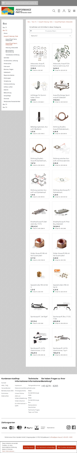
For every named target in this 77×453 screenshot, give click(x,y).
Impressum (18, 385)
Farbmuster (31, 388)
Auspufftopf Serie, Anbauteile (11, 39)
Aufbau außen (8, 87)
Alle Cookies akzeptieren (66, 447)
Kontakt (3, 383)
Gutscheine (4, 393)
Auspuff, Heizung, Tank (11, 36)
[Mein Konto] (64, 11)
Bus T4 (5, 107)
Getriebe (6, 58)
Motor (6, 33)
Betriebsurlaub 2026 (7, 391)
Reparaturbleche (9, 75)
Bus (5, 23)
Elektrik (6, 90)
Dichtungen (7, 78)
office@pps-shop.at (56, 437)
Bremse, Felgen (8, 69)
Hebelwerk (7, 72)
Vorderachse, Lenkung (11, 60)
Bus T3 (5, 104)
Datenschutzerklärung (21, 388)
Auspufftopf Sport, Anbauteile (11, 44)
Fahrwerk (7, 66)
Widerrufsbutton (20, 401)
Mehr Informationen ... (8, 451)
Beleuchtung (7, 93)
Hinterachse (7, 63)
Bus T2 (5, 30)
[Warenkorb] (69, 11)
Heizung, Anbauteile (12, 47)
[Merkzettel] (59, 11)
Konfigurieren (29, 447)
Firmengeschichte (20, 391)
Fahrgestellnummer (34, 385)
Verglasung (7, 81)
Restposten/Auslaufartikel (12, 101)
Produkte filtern (50, 31)
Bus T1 (5, 27)
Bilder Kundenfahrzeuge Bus (33, 400)
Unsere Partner (19, 393)
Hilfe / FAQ (4, 385)
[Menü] (74, 11)
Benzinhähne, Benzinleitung (10, 51)
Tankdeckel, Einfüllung (12, 55)
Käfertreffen (5, 396)
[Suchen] (53, 11)
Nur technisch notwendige (46, 447)
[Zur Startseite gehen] (17, 11)
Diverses (6, 98)
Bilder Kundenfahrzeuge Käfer (33, 393)
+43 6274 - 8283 (49, 385)
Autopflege (7, 95)
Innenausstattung (9, 84)
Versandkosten (5, 388)
